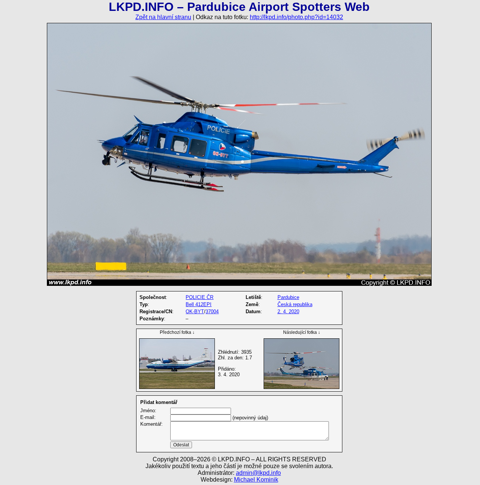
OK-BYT (195, 311)
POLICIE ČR (199, 297)
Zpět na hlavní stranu (163, 17)
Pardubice (288, 297)
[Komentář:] (249, 438)
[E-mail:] (200, 417)
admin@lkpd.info (258, 473)
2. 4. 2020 (288, 311)
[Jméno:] (200, 411)
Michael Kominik (256, 479)
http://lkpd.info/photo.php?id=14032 (296, 17)
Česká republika (295, 304)
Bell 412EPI (199, 304)
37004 (212, 311)
